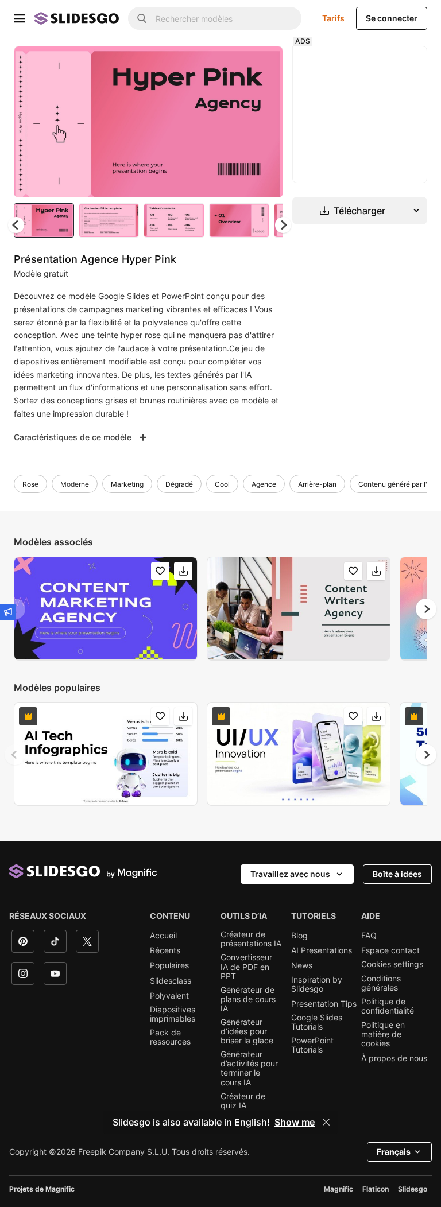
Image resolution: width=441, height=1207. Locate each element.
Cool (222, 484)
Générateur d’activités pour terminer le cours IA (249, 1068)
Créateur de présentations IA (250, 939)
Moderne (74, 484)
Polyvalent (169, 995)
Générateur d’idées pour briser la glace (246, 1031)
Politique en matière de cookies (383, 1034)
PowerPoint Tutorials (312, 1045)
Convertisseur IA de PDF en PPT (246, 966)
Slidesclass (170, 980)
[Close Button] (326, 1122)
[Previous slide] (15, 754)
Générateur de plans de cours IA (248, 999)
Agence (264, 484)
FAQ (369, 935)
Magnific (338, 1189)
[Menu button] (19, 18)
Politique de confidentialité (387, 1006)
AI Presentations (321, 950)
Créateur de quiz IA (242, 1101)
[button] (283, 225)
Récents (165, 950)
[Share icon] (263, 64)
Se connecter (391, 18)
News (301, 965)
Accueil (163, 935)
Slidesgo (412, 1189)
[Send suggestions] (8, 612)
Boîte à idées (397, 874)
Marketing (127, 484)
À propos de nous (394, 1058)
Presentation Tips (324, 1003)
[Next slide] (266, 121)
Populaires (169, 965)
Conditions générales (381, 983)
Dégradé (179, 484)
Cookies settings (392, 964)
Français (394, 1151)
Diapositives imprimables (172, 1014)
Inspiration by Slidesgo (316, 984)
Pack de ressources (170, 1037)
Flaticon (375, 1189)
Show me (294, 1122)
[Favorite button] (233, 64)
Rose (30, 484)
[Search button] (142, 18)
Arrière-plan (317, 484)
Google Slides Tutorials (316, 1022)
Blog (299, 935)
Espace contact (390, 950)
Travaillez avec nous (290, 874)
